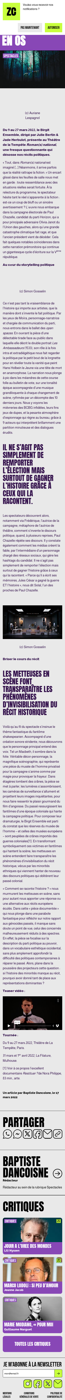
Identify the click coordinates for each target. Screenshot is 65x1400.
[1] (30, 841)
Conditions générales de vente (29, 1395)
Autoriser (53, 27)
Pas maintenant (30, 27)
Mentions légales (7, 1395)
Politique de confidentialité (54, 1395)
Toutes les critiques (32, 1343)
